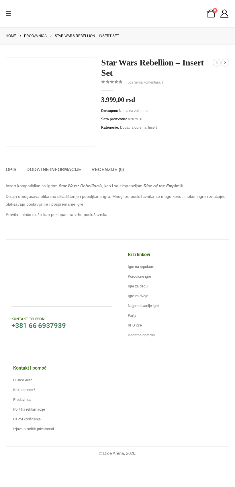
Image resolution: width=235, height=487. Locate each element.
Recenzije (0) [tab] (107, 169)
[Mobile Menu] (10, 13)
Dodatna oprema (133, 127)
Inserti (153, 127)
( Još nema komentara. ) (144, 82)
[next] (225, 63)
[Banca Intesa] (81, 473)
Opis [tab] (11, 169)
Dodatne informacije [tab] (53, 169)
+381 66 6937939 (38, 326)
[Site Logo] (32, 13)
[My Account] (224, 13)
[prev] (217, 63)
